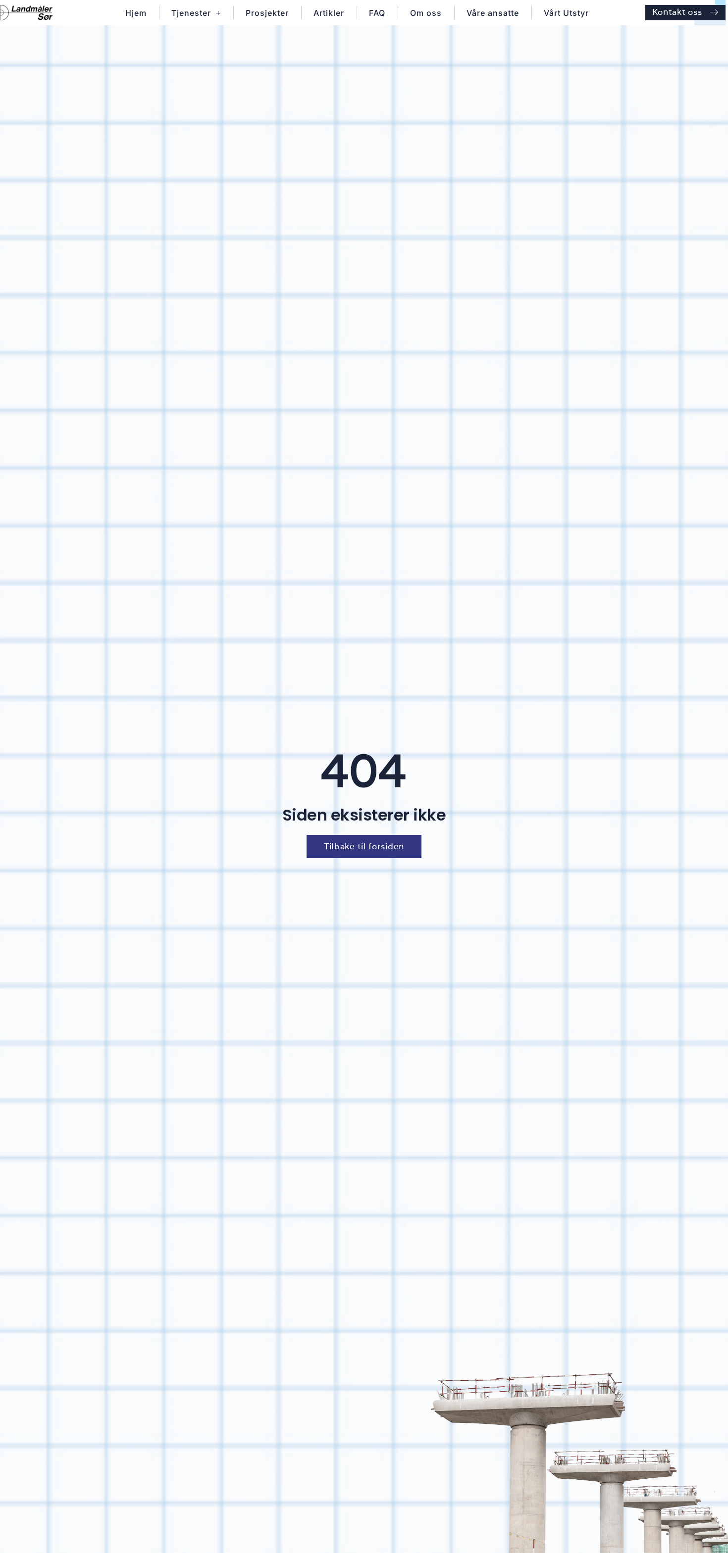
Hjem (136, 13)
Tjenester (191, 13)
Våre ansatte (493, 13)
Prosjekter (267, 13)
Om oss (426, 13)
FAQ (377, 13)
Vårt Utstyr (566, 13)
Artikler (328, 13)
